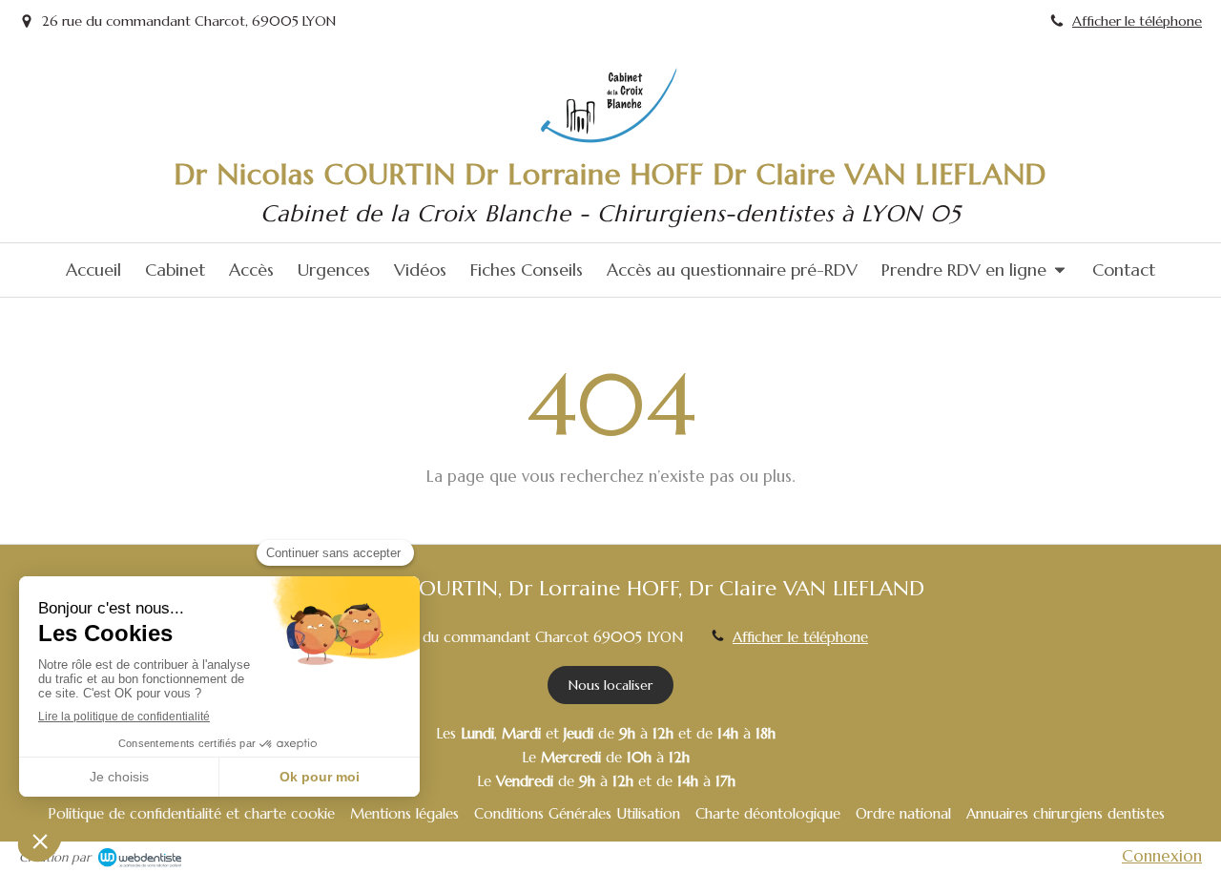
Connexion (1162, 855)
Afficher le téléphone (1137, 21)
